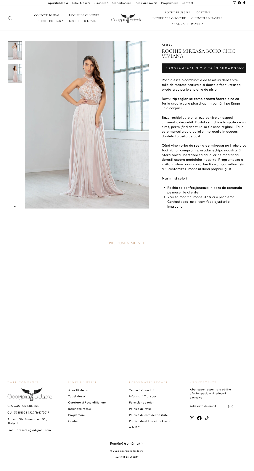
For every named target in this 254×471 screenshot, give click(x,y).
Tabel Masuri (81, 3)
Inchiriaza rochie (146, 3)
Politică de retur (140, 409)
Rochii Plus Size (177, 12)
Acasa (166, 44)
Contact (187, 3)
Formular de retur (141, 402)
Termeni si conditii (141, 390)
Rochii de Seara (50, 21)
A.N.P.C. (135, 427)
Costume (203, 12)
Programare (169, 3)
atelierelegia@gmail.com (34, 430)
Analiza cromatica (187, 24)
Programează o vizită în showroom (204, 68)
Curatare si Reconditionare (112, 3)
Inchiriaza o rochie (169, 18)
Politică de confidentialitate (148, 415)
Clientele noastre (206, 18)
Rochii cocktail (82, 21)
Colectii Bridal (47, 15)
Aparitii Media (58, 3)
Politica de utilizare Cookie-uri (150, 421)
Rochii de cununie (84, 15)
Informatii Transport (143, 396)
